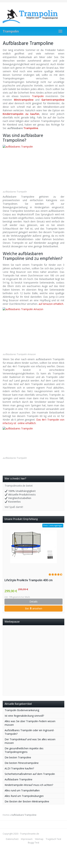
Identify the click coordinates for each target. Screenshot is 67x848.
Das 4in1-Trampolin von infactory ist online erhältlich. (33, 421)
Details (33, 601)
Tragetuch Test (53, 839)
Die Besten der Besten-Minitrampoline (27, 801)
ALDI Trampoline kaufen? (19, 768)
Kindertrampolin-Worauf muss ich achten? (29, 785)
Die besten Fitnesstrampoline (22, 763)
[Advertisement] (33, 660)
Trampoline (30, 128)
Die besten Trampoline (18, 757)
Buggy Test (33, 842)
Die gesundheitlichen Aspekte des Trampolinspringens (24, 750)
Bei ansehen (33, 608)
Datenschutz (12, 839)
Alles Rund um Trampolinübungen (24, 796)
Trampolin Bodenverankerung (22, 710)
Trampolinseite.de (29, 833)
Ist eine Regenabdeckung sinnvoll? (24, 715)
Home (6, 814)
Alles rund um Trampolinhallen (22, 790)
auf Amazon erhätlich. (51, 304)
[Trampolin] (33, 14)
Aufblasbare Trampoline (18, 779)
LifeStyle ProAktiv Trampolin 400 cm (28, 580)
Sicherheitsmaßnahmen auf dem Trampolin (30, 774)
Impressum (27, 839)
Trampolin (11, 31)
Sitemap (39, 839)
